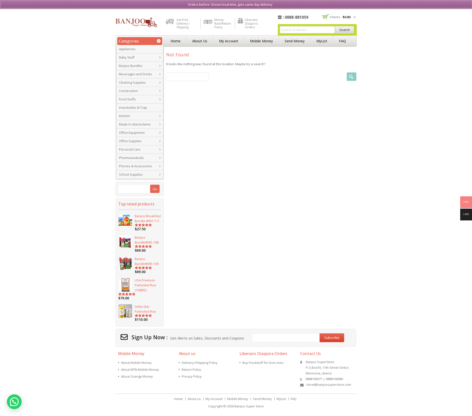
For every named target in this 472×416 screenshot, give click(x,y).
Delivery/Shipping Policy (200, 362)
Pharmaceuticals (131, 157)
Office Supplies (130, 141)
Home (175, 41)
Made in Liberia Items (135, 124)
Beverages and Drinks (135, 74)
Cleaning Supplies (132, 82)
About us (199, 41)
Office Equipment (132, 132)
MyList (321, 41)
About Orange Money (137, 376)
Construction (128, 91)
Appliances (127, 49)
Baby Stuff (126, 57)
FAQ (342, 41)
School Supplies (131, 174)
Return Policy (191, 369)
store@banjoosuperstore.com (328, 384)
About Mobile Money (136, 362)
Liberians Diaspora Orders (251, 23)
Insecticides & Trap (133, 107)
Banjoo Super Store (249, 406)
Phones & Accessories (135, 166)
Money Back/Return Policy (222, 23)
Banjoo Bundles (131, 65)
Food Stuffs (127, 99)
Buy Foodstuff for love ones (263, 362)
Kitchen (124, 116)
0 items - (340, 17)
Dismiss (279, 4)
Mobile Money (261, 41)
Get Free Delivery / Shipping (183, 23)
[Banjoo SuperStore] (136, 22)
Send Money (295, 41)
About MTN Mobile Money (140, 369)
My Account (228, 41)
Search (344, 30)
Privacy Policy (192, 376)
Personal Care (129, 149)
